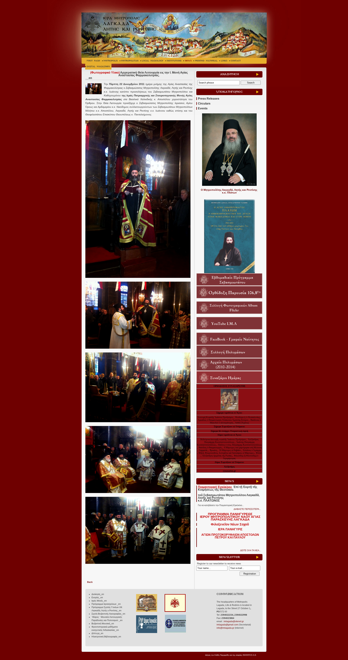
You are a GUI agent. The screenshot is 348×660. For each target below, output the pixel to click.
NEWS (188, 61)
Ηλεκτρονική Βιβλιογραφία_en (106, 636)
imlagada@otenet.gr (234, 621)
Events (203, 108)
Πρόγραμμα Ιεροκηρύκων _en (106, 604)
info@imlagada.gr (225, 628)
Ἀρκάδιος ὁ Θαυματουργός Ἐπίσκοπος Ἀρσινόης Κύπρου (223, 420)
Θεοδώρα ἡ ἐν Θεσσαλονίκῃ (247, 417)
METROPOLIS (110, 61)
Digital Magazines (98, 66)
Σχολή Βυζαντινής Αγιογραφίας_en (108, 614)
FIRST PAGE (93, 61)
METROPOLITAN (129, 61)
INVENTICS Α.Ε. (250, 655)
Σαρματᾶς (203, 450)
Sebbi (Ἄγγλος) (242, 422)
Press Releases (208, 98)
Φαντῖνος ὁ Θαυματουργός (210, 447)
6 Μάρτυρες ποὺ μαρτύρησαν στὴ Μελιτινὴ (243, 447)
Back (90, 582)
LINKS (224, 61)
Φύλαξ (259, 453)
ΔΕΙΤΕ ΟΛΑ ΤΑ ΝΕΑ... (250, 550)
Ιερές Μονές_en (99, 601)
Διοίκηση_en (98, 594)
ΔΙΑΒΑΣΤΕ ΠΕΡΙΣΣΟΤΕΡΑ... (247, 509)
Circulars (204, 103)
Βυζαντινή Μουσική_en (103, 623)
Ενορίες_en (97, 597)
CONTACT (236, 61)
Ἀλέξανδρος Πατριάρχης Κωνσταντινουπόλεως (231, 440)
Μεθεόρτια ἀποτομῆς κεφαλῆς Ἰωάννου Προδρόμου (223, 439)
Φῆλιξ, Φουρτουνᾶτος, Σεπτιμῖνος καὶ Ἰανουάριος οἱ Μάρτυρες (226, 453)
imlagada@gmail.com (227, 624)
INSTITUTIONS (174, 61)
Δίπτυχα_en (97, 633)
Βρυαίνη (214, 450)
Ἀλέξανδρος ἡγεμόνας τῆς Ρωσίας (217, 455)
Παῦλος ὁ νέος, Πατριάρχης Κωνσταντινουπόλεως (240, 445)
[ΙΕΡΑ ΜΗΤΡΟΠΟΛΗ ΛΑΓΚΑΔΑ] (122, 24)
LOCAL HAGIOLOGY (152, 61)
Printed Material (206, 61)
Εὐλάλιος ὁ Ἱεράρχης (252, 450)
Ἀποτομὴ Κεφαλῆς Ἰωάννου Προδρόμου (216, 417)
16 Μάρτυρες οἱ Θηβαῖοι (230, 450)
